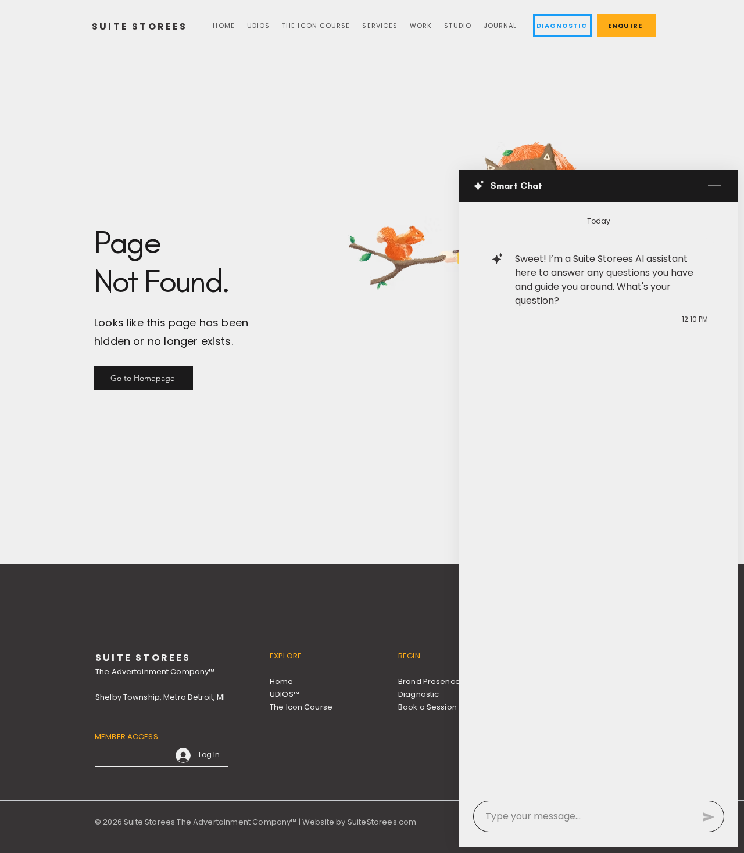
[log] (598, 498)
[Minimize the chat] (714, 186)
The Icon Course (301, 706)
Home (282, 681)
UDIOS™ (284, 694)
